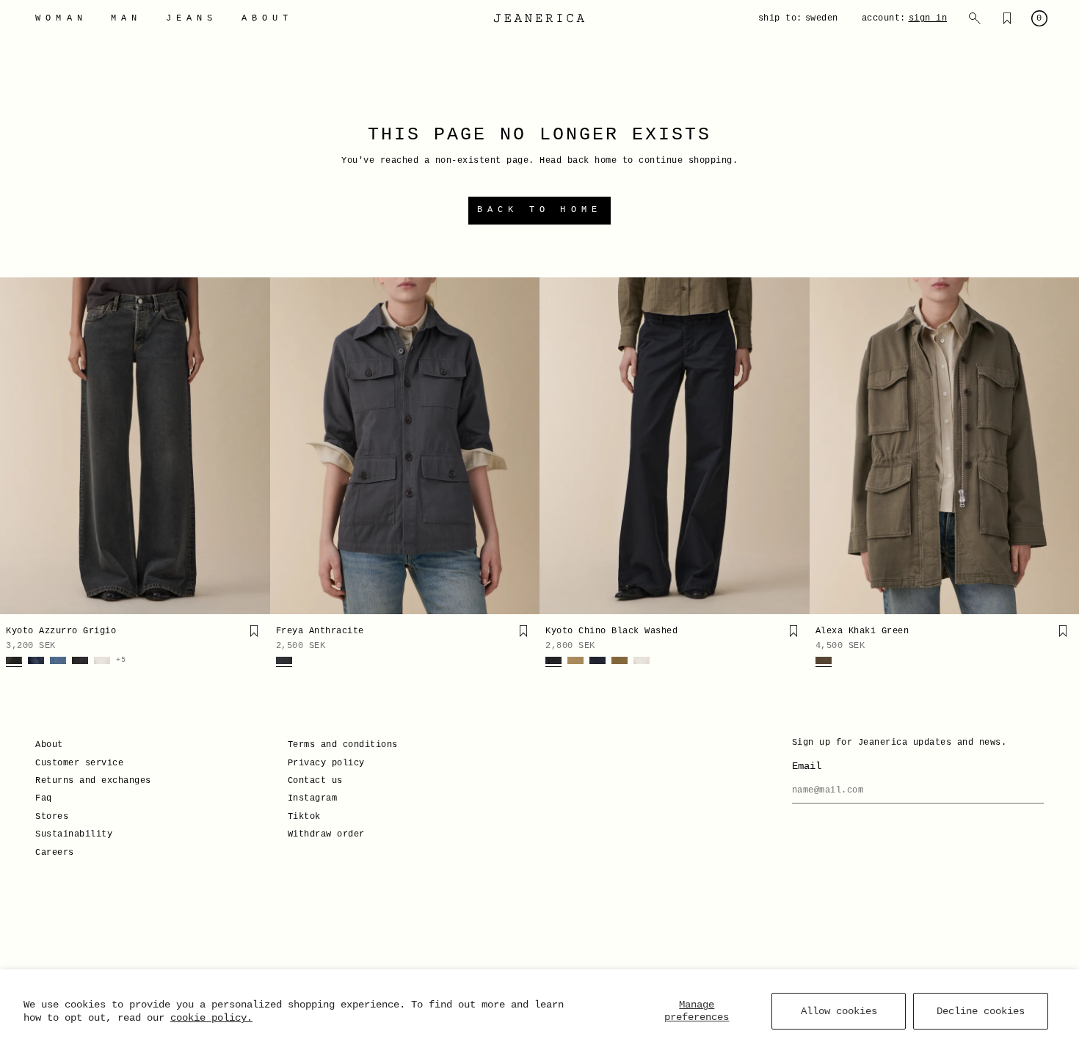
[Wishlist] (1007, 18)
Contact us (315, 781)
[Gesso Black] (80, 662)
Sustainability (73, 834)
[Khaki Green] (823, 662)
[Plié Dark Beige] (619, 662)
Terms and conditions (343, 745)
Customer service (79, 763)
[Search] (975, 18)
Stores (51, 817)
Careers (54, 853)
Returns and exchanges (93, 781)
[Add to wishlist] (254, 631)
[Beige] (575, 662)
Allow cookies (839, 1011)
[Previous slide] (16, 446)
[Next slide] (254, 446)
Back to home (539, 210)
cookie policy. (211, 1018)
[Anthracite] (284, 662)
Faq (43, 798)
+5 (121, 660)
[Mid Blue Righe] (58, 662)
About (49, 745)
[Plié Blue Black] (597, 662)
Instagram (313, 798)
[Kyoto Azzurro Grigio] (135, 445)
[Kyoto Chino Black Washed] (675, 445)
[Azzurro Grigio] (14, 662)
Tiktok (304, 817)
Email (806, 766)
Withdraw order (326, 834)
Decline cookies (981, 1011)
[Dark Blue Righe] (36, 662)
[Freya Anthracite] (405, 445)
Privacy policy (326, 763)
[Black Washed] (553, 662)
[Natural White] (102, 662)
